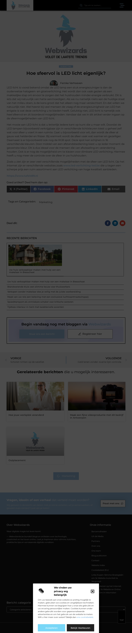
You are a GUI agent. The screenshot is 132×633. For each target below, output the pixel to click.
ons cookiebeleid (85, 617)
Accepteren (51, 628)
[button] (92, 591)
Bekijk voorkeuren (80, 628)
